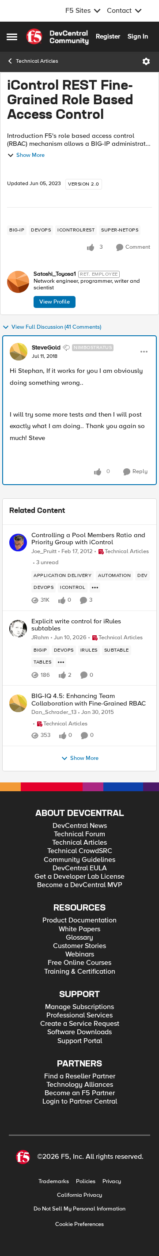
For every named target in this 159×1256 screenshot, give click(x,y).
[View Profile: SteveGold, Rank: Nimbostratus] (18, 351)
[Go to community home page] (57, 37)
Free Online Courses (79, 963)
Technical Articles (37, 61)
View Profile (54, 301)
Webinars (79, 954)
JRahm (40, 637)
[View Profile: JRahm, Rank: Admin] (18, 628)
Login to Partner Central (79, 1101)
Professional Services (79, 1015)
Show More (30, 155)
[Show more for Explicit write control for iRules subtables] (61, 662)
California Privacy (79, 1195)
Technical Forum (79, 834)
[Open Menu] (146, 61)
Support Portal (79, 1041)
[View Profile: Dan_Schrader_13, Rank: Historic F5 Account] (18, 703)
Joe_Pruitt (44, 551)
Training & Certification (79, 972)
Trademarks (53, 1181)
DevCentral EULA (80, 868)
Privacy (111, 1181)
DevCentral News (80, 826)
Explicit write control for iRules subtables (76, 625)
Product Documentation (79, 920)
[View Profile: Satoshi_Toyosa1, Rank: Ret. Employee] (18, 282)
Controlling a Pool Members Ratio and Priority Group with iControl (88, 538)
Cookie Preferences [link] (79, 1224)
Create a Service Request (79, 1024)
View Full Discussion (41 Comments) (56, 327)
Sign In (138, 36)
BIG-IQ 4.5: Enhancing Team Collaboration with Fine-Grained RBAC (88, 699)
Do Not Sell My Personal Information (79, 1209)
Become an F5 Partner (80, 1093)
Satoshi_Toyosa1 (55, 274)
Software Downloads (79, 1032)
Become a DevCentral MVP (79, 885)
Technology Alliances (79, 1085)
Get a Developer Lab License (79, 877)
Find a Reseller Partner (79, 1076)
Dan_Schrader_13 (53, 712)
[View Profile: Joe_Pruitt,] (18, 542)
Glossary (79, 937)
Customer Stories (79, 946)
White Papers (79, 929)
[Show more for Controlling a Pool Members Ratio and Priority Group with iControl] (95, 587)
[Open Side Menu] (12, 36)
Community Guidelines (79, 860)
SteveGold (46, 347)
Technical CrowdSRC (79, 851)
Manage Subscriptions (79, 1007)
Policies (85, 1181)
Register (108, 36)
